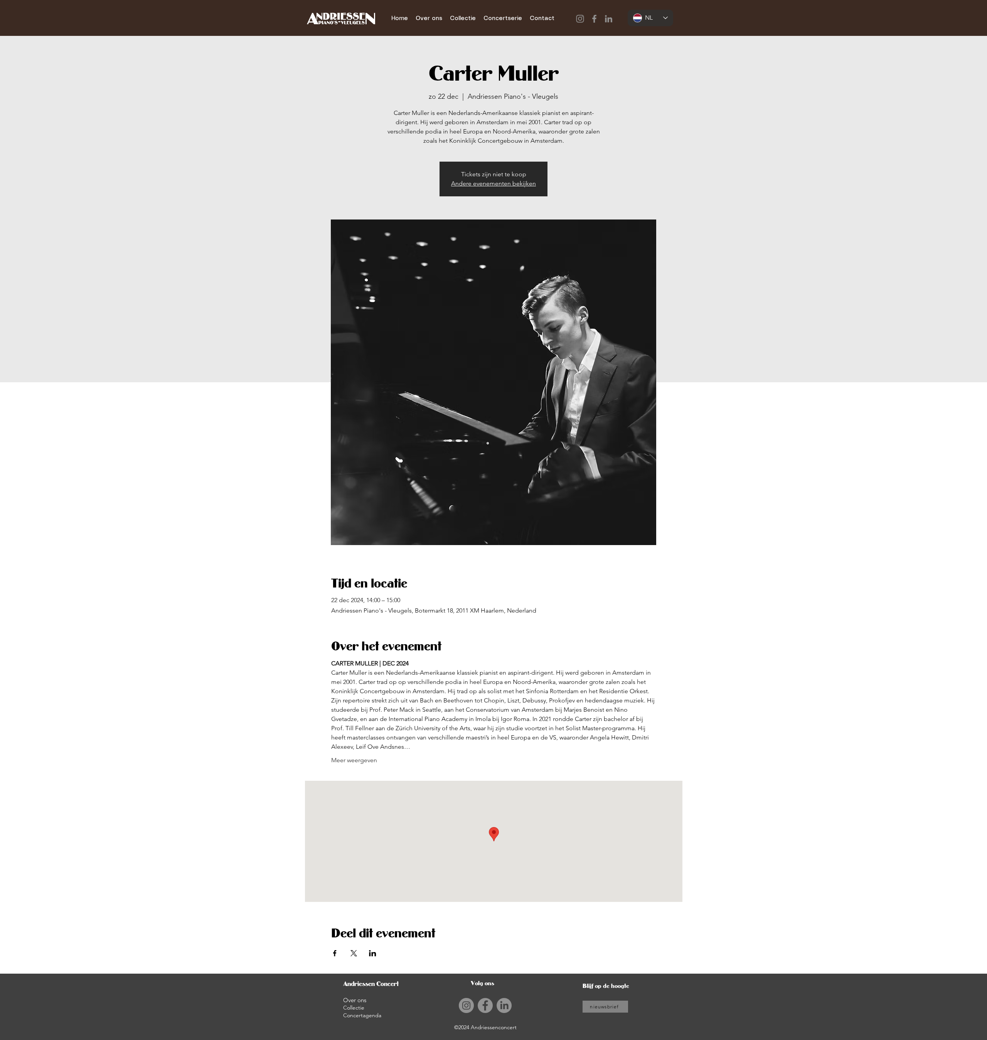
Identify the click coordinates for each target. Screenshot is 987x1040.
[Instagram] (580, 19)
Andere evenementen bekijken (493, 183)
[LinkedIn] (608, 19)
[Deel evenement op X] (353, 953)
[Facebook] (594, 19)
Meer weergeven (354, 760)
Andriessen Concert (371, 983)
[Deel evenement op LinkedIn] (372, 953)
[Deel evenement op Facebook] (335, 953)
